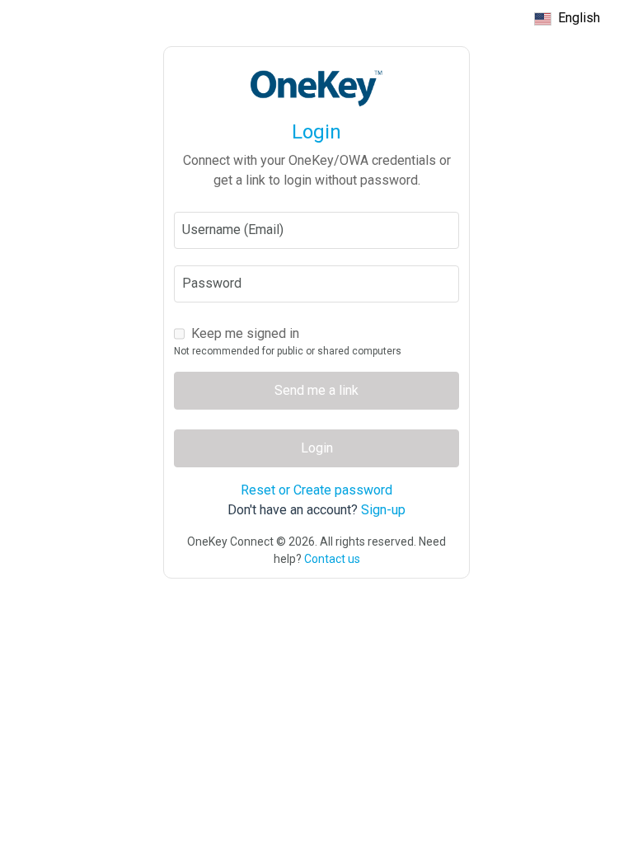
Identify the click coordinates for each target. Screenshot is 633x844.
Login (317, 448)
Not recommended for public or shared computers (287, 351)
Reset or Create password (316, 490)
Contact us (332, 558)
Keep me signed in (245, 333)
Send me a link (316, 390)
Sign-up (383, 510)
